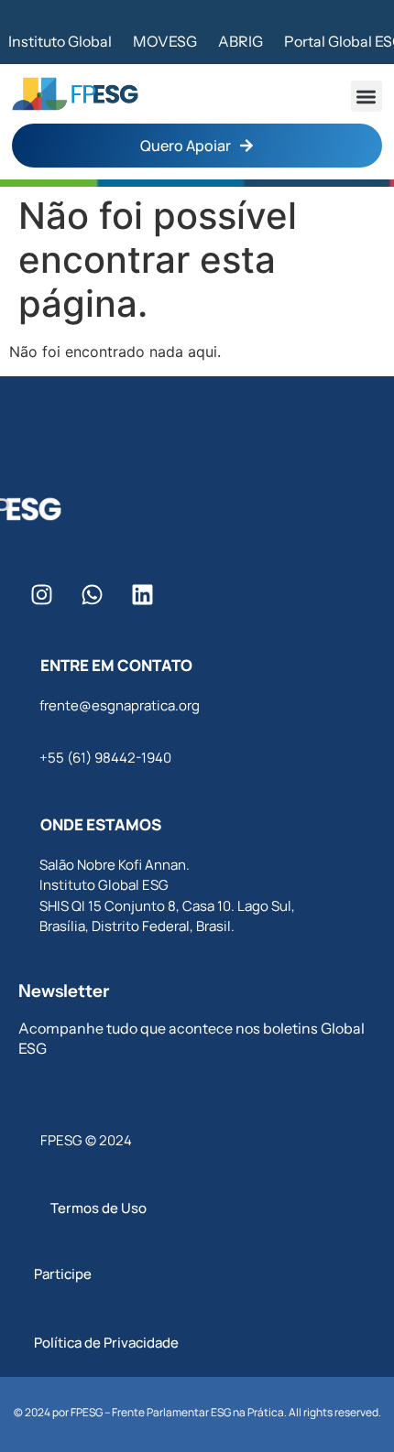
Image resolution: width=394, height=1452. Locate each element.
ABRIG (240, 41)
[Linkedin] (142, 595)
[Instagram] (41, 595)
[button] (367, 97)
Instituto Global (60, 41)
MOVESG (165, 41)
